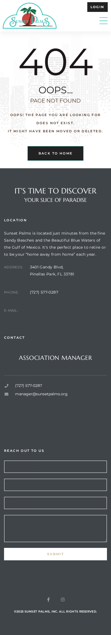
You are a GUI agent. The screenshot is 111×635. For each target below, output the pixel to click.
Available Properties (28, 421)
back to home (56, 153)
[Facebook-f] (48, 599)
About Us (18, 414)
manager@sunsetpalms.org (57, 310)
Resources (19, 428)
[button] (97, 7)
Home (15, 407)
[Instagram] (62, 599)
